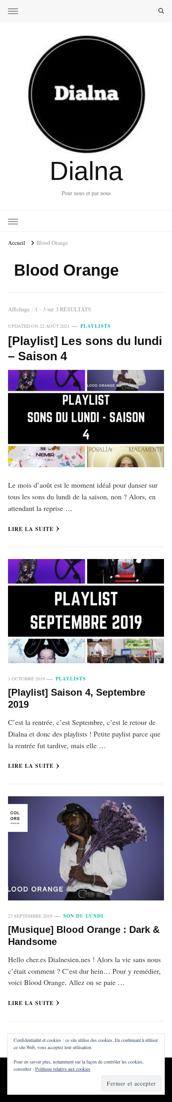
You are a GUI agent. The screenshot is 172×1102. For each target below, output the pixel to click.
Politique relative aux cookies (62, 1069)
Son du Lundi (83, 915)
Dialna (86, 171)
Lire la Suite (31, 529)
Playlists (95, 326)
